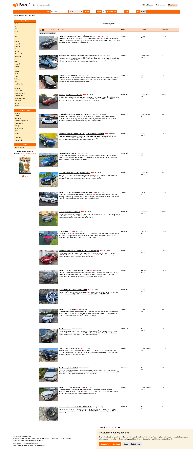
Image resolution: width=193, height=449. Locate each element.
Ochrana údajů (54, 438)
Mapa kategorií (17, 444)
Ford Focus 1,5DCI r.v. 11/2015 (68, 368)
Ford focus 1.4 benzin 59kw (67, 153)
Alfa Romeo (18, 24)
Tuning (17, 103)
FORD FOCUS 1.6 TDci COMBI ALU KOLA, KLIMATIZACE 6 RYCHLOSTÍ (81, 134)
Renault (17, 66)
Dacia (16, 34)
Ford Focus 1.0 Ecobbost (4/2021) (69, 387)
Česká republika (22, 445)
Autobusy (17, 113)
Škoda (16, 74)
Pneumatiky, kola (20, 98)
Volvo (16, 81)
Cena (123, 30)
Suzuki (17, 71)
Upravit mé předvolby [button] (132, 444)
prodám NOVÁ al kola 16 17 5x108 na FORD (73, 290)
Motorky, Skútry (19, 147)
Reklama (40, 438)
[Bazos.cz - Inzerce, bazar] (24, 6)
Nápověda (16, 438)
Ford (16, 39)
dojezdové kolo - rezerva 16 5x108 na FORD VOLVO (75, 407)
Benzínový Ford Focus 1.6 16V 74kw (70, 95)
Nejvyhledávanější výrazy (30, 444)
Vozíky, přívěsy (19, 128)
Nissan (17, 59)
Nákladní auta (19, 123)
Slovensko (30, 445)
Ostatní (17, 133)
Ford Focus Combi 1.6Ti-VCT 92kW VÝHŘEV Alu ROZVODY (77, 36)
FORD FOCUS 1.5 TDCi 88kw (68, 75)
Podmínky (46, 438)
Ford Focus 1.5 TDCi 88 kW (67, 309)
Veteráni (17, 105)
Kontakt (34, 438)
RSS (61, 438)
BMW (16, 29)
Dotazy (22, 438)
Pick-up (17, 126)
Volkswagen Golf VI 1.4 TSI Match (69, 212)
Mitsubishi (18, 56)
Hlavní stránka (18, 16)
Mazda (17, 51)
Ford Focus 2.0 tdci (65, 329)
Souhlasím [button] (105, 444)
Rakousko (42, 445)
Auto (25, 16)
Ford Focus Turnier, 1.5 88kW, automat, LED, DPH (74, 270)
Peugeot (17, 64)
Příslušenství (18, 101)
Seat (16, 69)
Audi (16, 26)
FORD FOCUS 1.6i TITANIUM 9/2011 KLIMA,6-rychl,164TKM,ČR (79, 251)
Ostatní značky (19, 84)
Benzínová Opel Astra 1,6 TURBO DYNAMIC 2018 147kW (77, 114)
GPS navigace (19, 91)
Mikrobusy (18, 118)
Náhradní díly (19, 96)
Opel (16, 61)
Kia (16, 49)
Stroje (16, 131)
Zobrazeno (165, 30)
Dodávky (17, 116)
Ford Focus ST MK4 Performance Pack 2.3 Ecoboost (75, 192)
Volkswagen (18, 79)
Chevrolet (17, 46)
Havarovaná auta (20, 93)
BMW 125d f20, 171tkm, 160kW (69, 348)
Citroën (17, 31)
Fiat (16, 36)
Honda (17, 41)
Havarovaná (18, 137)
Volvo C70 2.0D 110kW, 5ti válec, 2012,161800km (74, 173)
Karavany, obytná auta (21, 121)
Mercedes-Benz (19, 54)
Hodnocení (28, 438)
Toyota (17, 76)
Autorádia (17, 88)
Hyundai (17, 44)
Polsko (37, 445)
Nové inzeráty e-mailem (47, 33)
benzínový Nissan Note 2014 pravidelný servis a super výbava (79, 56)
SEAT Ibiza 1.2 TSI (64, 231)
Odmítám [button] (116, 444)
